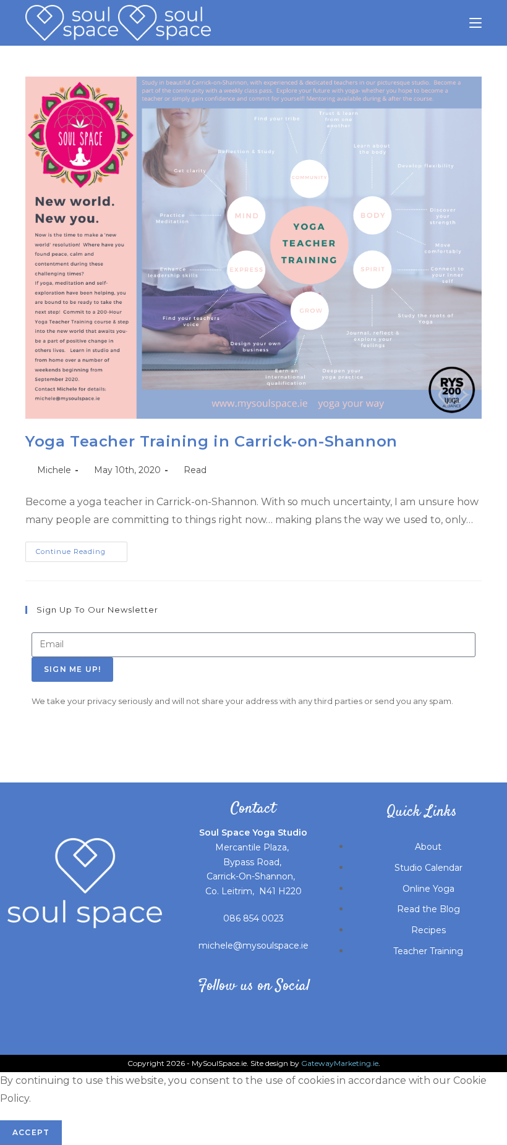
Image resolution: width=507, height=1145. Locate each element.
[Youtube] (275, 1015)
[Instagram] (231, 1015)
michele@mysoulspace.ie (253, 945)
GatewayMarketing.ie (339, 1063)
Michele (54, 470)
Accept (30, 1132)
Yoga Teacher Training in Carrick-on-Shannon (211, 441)
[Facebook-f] (188, 1015)
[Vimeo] (319, 1015)
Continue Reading (81, 549)
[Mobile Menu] (475, 22)
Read (195, 470)
